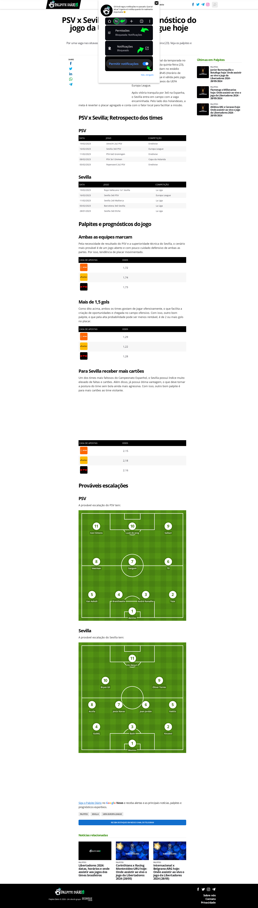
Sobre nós (209, 895)
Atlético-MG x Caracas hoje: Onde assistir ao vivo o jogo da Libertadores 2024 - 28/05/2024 (225, 111)
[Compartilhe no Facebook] (71, 63)
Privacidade (208, 902)
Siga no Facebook (198, 889)
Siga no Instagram (208, 889)
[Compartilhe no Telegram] (71, 84)
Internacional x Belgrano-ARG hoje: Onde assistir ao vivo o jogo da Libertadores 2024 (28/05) (168, 872)
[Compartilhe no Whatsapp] (71, 79)
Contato (210, 899)
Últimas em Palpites (211, 60)
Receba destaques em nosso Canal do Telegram (132, 822)
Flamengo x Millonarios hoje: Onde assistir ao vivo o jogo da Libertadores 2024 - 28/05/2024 (225, 94)
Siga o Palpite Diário (90, 803)
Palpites (84, 814)
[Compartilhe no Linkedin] (71, 74)
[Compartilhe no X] (71, 69)
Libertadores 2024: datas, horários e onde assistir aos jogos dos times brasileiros (94, 870)
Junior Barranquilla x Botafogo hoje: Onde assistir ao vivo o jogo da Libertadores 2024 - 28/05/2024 (225, 75)
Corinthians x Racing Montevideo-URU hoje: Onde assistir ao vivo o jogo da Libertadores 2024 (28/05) (131, 872)
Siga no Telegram (214, 889)
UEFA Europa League (112, 814)
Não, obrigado (147, 74)
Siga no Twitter (203, 889)
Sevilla (95, 814)
